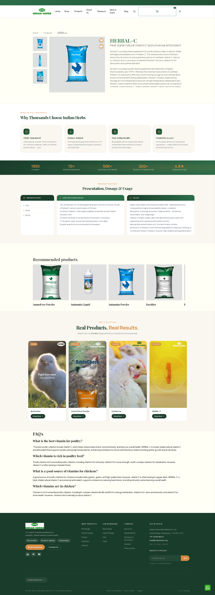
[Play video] (47, 374)
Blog (126, 11)
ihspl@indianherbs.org (159, 540)
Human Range (87, 533)
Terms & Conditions (113, 591)
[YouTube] (39, 554)
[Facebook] (33, 554)
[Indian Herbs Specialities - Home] (42, 11)
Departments (129, 533)
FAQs (105, 541)
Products (78, 11)
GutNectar (116, 411)
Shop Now (37, 416)
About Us (89, 11)
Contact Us (53, 547)
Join (185, 558)
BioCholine (35, 411)
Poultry (84, 537)
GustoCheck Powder (80, 411)
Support (140, 591)
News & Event (113, 11)
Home (57, 11)
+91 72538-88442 (157, 537)
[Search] (134, 11)
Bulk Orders (107, 529)
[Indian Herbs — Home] (49, 526)
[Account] (180, 11)
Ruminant (85, 541)
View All (84, 545)
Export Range (108, 533)
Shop (66, 11)
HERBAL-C (156, 411)
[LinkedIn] (27, 554)
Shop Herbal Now (35, 547)
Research (101, 11)
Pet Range (85, 529)
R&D (104, 537)
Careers (127, 544)
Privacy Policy (129, 548)
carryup (187, 591)
